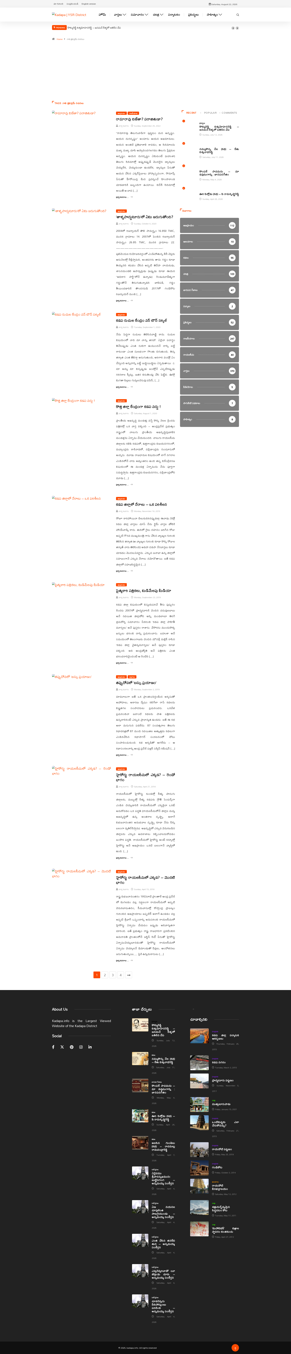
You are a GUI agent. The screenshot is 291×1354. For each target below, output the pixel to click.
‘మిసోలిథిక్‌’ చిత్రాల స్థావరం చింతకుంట (225, 1229)
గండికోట (217, 1167)
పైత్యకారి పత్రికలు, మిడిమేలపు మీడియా (143, 590)
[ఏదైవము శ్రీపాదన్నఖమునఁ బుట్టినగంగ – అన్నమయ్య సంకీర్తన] (140, 1173)
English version (89, 4)
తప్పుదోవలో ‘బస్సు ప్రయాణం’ (136, 682)
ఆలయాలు (215, 1181)
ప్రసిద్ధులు (193, 14)
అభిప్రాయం (121, 113)
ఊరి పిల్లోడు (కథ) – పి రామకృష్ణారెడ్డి (219, 194)
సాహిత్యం (212, 14)
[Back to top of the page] (235, 1348)
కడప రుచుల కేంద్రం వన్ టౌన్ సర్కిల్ (141, 320)
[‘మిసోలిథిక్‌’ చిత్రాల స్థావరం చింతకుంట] (199, 1229)
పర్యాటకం (174, 14)
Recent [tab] (191, 112)
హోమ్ (102, 14)
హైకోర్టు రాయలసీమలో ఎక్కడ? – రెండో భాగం (145, 777)
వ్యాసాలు (132, 676)
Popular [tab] (210, 112)
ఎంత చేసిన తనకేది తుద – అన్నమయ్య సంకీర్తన (163, 1244)
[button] (233, 28)
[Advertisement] (145, 72)
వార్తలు (118, 14)
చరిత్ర (156, 14)
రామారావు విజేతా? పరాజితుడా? (139, 119)
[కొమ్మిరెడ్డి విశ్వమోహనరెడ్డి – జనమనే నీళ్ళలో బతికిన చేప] (140, 1024)
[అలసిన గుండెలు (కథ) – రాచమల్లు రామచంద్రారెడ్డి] (140, 1142)
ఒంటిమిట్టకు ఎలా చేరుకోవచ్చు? (225, 1123)
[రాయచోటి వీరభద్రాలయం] (199, 1186)
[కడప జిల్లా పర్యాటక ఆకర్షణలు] (199, 1035)
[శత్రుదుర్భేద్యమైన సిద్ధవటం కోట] (199, 1207)
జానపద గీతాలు (204, 168)
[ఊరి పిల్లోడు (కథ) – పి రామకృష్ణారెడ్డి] (140, 1115)
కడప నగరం (219, 1062)
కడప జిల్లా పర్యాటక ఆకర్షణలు (225, 1036)
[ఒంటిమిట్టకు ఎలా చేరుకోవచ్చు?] (199, 1122)
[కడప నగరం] (199, 1062)
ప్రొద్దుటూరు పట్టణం (223, 1080)
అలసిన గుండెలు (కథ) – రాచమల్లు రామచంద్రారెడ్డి (163, 1146)
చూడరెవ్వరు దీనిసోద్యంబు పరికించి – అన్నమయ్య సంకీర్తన (163, 1306)
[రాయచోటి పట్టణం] (199, 1149)
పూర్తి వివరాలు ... (122, 197)
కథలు (201, 145)
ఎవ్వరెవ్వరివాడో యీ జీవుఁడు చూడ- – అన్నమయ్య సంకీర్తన (163, 1274)
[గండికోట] (199, 1167)
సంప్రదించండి (72, 4)
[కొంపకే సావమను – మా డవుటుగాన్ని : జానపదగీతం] (140, 1085)
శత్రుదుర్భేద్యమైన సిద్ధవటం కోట (221, 1208)
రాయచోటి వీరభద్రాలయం (220, 1187)
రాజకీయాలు (133, 113)
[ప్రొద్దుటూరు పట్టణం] (199, 1081)
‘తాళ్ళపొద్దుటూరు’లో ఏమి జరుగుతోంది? (144, 217)
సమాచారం (137, 14)
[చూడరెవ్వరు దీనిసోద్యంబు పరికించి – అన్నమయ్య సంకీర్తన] (140, 1301)
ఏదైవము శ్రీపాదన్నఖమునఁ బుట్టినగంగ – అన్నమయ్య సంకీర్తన (163, 1178)
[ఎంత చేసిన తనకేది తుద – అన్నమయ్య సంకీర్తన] (140, 1240)
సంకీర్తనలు (155, 1169)
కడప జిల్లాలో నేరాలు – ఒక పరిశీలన (141, 504)
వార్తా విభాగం (124, 126)
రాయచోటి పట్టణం (222, 1149)
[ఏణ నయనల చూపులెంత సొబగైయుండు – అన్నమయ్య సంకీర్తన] (140, 1206)
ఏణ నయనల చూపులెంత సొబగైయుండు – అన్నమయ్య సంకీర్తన (163, 1212)
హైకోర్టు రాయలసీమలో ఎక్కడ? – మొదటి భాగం (145, 880)
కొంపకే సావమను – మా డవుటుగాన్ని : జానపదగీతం (219, 173)
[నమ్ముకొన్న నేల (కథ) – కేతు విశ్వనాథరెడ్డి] (140, 1058)
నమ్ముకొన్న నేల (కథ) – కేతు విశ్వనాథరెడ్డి (219, 150)
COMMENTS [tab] (229, 112)
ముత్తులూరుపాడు (221, 1104)
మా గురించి (58, 4)
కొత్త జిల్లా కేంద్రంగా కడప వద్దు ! (138, 406)
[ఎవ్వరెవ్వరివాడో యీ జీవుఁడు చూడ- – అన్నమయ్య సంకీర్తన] (140, 1270)
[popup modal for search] (238, 14)
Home (59, 39)
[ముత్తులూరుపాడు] (199, 1104)
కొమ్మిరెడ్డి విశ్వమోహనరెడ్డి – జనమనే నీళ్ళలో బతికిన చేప (94, 27)
